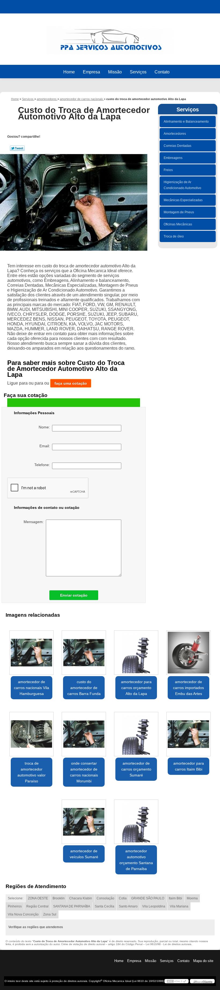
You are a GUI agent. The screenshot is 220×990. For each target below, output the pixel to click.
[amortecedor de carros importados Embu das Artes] (188, 650)
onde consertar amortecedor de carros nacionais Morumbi (84, 772)
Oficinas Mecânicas (178, 224)
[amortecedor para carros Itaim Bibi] (188, 732)
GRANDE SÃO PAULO (147, 898)
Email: (45, 446)
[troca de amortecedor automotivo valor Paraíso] (31, 732)
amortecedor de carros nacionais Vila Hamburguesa (31, 688)
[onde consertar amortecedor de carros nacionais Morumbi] (84, 732)
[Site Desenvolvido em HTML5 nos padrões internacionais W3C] (176, 981)
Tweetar (17, 148)
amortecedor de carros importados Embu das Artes (188, 688)
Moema (192, 898)
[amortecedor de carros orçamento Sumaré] (136, 732)
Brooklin (59, 898)
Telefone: (43, 465)
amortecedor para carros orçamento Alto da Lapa (136, 688)
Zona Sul (49, 914)
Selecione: (15, 898)
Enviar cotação (73, 595)
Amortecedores (175, 134)
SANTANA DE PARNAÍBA (71, 906)
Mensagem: (35, 522)
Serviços (138, 72)
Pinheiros (15, 906)
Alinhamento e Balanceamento (186, 121)
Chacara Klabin (80, 898)
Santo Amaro (128, 906)
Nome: (45, 427)
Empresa (91, 72)
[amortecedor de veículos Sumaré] (84, 819)
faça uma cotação (70, 383)
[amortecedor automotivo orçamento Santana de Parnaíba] (136, 819)
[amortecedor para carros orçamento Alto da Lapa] (136, 650)
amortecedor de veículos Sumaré (84, 854)
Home (69, 72)
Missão (115, 72)
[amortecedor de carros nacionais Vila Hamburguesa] (31, 650)
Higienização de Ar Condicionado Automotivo (182, 185)
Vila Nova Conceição (23, 914)
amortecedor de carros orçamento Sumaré (136, 769)
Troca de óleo (174, 236)
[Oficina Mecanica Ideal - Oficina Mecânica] (110, 37)
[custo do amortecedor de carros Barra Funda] (84, 650)
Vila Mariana (179, 906)
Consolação (105, 898)
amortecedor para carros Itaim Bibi (188, 766)
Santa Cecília (104, 906)
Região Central (37, 906)
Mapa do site (203, 961)
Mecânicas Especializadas (183, 200)
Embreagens (173, 158)
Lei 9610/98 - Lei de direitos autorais (168, 944)
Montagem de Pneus (179, 212)
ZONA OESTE (38, 898)
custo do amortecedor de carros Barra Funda (84, 688)
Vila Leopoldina (153, 906)
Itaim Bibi (175, 898)
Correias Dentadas (177, 146)
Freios (168, 170)
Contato (162, 72)
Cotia (123, 898)
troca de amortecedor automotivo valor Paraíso (31, 772)
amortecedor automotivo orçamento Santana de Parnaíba (136, 860)
